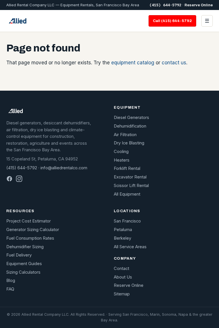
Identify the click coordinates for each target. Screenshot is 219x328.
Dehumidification (130, 126)
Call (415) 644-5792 (172, 21)
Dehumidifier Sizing (25, 246)
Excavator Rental (130, 177)
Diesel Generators (131, 117)
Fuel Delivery (19, 255)
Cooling (121, 151)
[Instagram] (19, 179)
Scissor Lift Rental (131, 185)
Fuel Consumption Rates (30, 238)
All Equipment (127, 194)
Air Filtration (125, 134)
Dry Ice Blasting (129, 143)
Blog (10, 280)
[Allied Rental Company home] (17, 21)
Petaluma (123, 229)
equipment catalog (132, 62)
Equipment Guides (24, 263)
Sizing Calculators (23, 272)
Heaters (121, 160)
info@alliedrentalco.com (63, 167)
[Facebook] (9, 179)
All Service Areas (130, 246)
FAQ (10, 289)
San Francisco (127, 221)
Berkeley (122, 238)
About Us (123, 277)
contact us (174, 62)
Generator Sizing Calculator (32, 229)
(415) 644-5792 (165, 5)
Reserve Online (198, 5)
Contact (121, 268)
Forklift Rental (127, 168)
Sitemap (122, 294)
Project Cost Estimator (28, 221)
